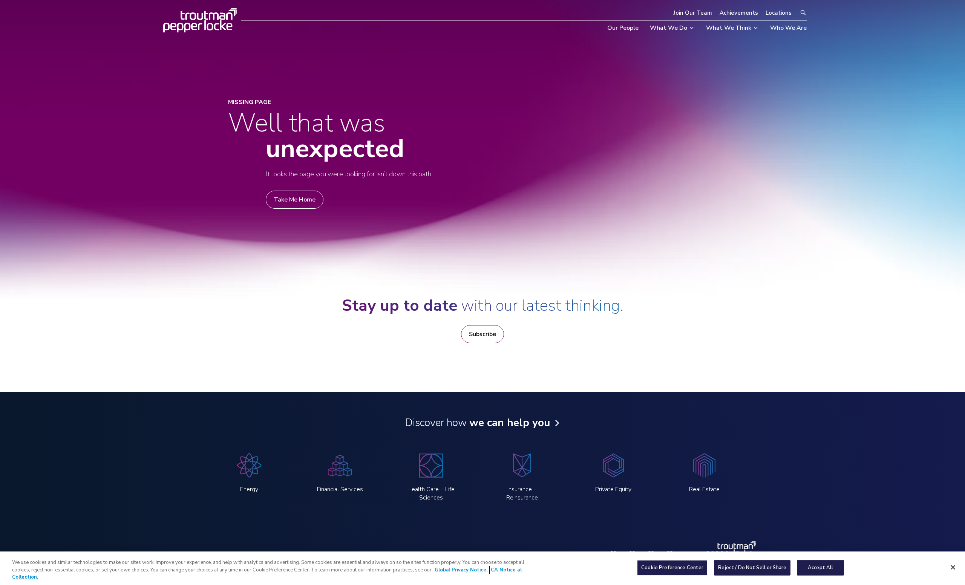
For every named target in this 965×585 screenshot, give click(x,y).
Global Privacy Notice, (462, 570)
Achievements (739, 13)
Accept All (820, 567)
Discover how (477, 422)
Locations (779, 13)
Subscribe (482, 334)
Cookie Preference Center (672, 567)
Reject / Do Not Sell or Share (752, 567)
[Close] (953, 567)
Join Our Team (693, 13)
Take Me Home (295, 200)
